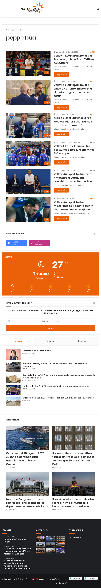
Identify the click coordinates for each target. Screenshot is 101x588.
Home (10, 30)
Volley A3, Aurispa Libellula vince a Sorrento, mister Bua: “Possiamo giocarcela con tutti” (73, 90)
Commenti (82, 341)
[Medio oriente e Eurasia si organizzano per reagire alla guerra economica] (50, 550)
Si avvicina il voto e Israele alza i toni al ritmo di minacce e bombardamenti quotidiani (73, 502)
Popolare (18, 341)
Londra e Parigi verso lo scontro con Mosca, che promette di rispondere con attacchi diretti (27, 502)
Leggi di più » (61, 74)
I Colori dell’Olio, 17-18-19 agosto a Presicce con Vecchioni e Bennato (55, 386)
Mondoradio (60, 52)
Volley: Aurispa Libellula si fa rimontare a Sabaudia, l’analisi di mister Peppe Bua (73, 177)
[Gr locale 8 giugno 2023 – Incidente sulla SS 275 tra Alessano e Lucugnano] (13, 401)
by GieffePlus (54, 579)
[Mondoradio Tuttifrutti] (26, 8)
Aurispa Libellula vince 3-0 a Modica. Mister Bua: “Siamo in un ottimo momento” (73, 121)
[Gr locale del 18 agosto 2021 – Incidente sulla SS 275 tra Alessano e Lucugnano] (13, 367)
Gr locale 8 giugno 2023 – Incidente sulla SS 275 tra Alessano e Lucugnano (58, 398)
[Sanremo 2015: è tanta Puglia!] (13, 354)
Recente (50, 341)
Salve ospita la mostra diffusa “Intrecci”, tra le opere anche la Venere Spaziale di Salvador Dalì (73, 458)
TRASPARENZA (75, 537)
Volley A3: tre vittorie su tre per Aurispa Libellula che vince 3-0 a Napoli (74, 149)
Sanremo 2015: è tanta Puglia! (36, 350)
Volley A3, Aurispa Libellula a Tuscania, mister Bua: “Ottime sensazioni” (74, 59)
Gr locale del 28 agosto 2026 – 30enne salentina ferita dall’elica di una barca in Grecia (26, 458)
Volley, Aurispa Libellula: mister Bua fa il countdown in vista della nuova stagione (73, 205)
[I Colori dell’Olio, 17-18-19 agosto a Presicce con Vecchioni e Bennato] (13, 390)
